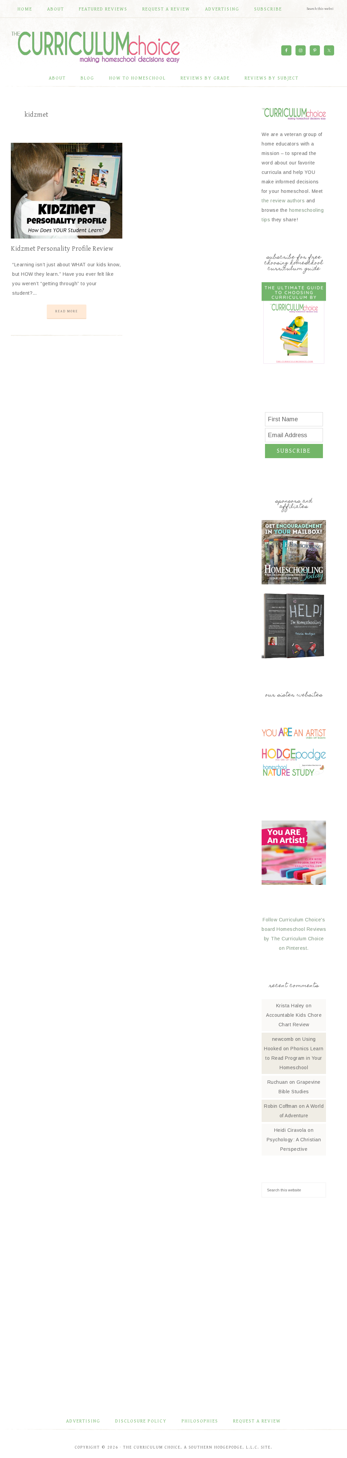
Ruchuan (277, 1082)
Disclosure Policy (141, 1421)
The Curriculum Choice (95, 47)
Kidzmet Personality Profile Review (62, 249)
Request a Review (257, 1421)
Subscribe (294, 450)
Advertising (83, 1421)
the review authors (283, 200)
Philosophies (200, 1421)
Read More (66, 311)
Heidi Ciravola (290, 1130)
